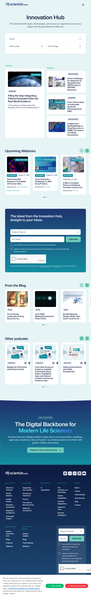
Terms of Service (45, 266)
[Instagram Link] (75, 473)
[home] (16, 4)
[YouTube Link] (84, 473)
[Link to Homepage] (16, 473)
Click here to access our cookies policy (24, 588)
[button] (83, 5)
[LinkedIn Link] (79, 473)
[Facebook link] (65, 473)
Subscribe (73, 239)
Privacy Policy (56, 266)
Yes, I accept (56, 586)
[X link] (70, 473)
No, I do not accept (78, 586)
